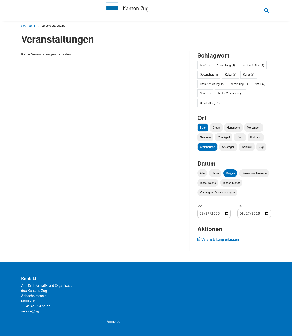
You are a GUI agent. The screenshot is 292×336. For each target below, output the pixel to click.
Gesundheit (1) (209, 74)
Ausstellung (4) (226, 65)
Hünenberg (233, 127)
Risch (240, 137)
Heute (215, 173)
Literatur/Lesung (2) (212, 84)
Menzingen (253, 127)
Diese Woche (208, 183)
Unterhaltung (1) (210, 103)
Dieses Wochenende (254, 173)
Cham (216, 127)
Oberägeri (224, 137)
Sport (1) (205, 93)
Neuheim (205, 137)
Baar (203, 127)
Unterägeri (228, 147)
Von (199, 206)
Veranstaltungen (53, 25)
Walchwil (247, 147)
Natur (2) (260, 84)
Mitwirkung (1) (239, 84)
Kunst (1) (248, 74)
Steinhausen (207, 147)
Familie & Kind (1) (253, 65)
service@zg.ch (32, 311)
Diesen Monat (231, 183)
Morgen (230, 173)
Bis (239, 206)
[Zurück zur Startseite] (146, 10)
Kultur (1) (230, 74)
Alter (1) (205, 65)
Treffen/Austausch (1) (230, 93)
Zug (261, 147)
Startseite (28, 25)
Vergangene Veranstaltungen (217, 192)
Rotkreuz (255, 137)
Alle (202, 173)
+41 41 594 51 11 (37, 305)
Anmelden (114, 321)
